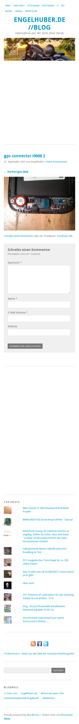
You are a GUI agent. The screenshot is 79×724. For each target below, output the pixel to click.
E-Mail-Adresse (18, 312)
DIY (62, 5)
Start (8, 5)
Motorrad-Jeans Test (52, 693)
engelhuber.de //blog (39, 23)
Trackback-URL (65, 236)
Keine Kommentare (56, 161)
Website (12, 326)
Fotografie (33, 5)
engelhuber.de (29, 693)
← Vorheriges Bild (16, 171)
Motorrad (48, 5)
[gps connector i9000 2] (39, 229)
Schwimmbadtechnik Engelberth (21, 698)
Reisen (8, 11)
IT (57, 5)
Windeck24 (48, 698)
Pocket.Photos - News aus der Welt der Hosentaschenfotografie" (39, 653)
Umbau (18, 11)
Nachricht (15, 262)
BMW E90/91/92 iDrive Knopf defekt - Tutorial (48, 519)
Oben (7, 718)
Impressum (31, 11)
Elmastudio (67, 714)
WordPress (33, 714)
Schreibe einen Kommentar (18, 236)
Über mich (19, 5)
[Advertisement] (39, 102)
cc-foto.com (10, 693)
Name (12, 298)
